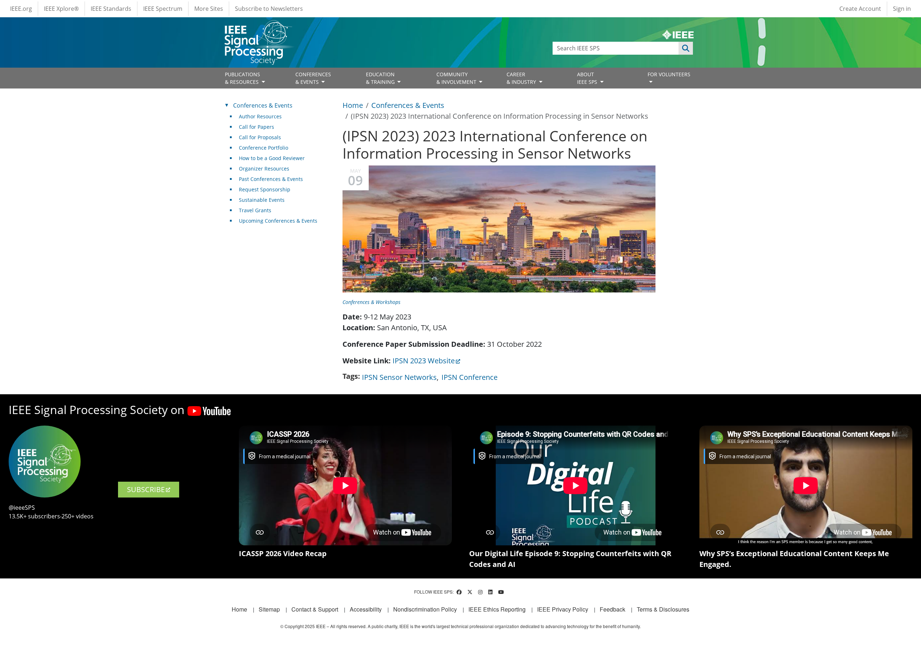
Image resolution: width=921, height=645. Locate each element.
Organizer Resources (264, 168)
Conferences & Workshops (371, 302)
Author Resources (260, 116)
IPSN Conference (469, 377)
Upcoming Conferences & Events (278, 220)
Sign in (902, 9)
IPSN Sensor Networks (399, 377)
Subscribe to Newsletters (269, 9)
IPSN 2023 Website (424, 360)
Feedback (612, 609)
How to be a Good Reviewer (272, 158)
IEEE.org (21, 9)
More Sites (208, 9)
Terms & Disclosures (663, 609)
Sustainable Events (262, 199)
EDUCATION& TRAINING (381, 78)
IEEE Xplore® (61, 9)
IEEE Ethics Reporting (497, 609)
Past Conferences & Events (271, 179)
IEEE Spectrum (162, 9)
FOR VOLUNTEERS (669, 74)
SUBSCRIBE (146, 489)
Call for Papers (256, 126)
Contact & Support (314, 609)
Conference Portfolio (263, 147)
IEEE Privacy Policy (562, 609)
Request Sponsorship (264, 189)
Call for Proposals (260, 137)
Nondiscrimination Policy (425, 609)
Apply (686, 48)
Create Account (860, 9)
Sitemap (269, 609)
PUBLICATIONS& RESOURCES (242, 78)
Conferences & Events (407, 105)
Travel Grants (255, 210)
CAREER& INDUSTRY (522, 78)
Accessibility (366, 609)
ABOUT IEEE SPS (588, 78)
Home (352, 105)
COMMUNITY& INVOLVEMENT (457, 78)
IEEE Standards (111, 9)
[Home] (257, 27)
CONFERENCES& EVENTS (313, 78)
